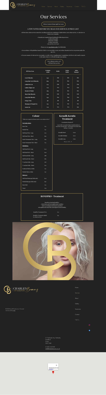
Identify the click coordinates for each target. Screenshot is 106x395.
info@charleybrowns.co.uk (52, 349)
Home (76, 287)
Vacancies (78, 309)
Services (77, 293)
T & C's (77, 320)
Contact (77, 314)
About (76, 298)
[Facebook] (89, 330)
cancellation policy (53, 47)
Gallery (77, 304)
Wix (14, 310)
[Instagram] (89, 325)
